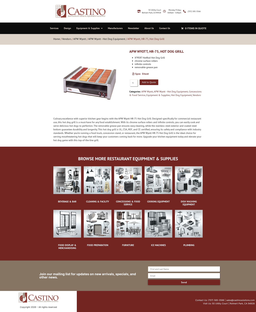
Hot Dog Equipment (181, 95)
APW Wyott (79, 39)
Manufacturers (115, 28)
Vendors (66, 39)
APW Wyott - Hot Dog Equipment (106, 39)
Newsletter (133, 28)
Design (67, 28)
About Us (149, 28)
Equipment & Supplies (88, 28)
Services (54, 28)
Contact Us (164, 28)
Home (56, 39)
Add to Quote (149, 82)
